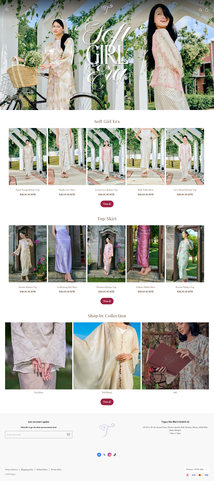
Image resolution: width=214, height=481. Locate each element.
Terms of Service (11, 469)
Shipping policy (27, 469)
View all (107, 203)
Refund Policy (42, 469)
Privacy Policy (56, 469)
